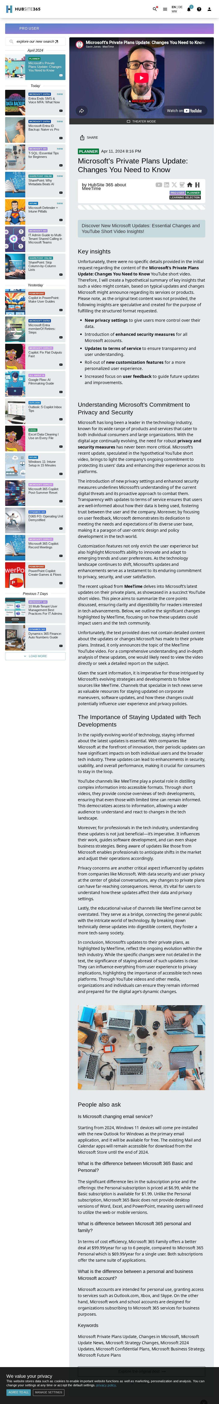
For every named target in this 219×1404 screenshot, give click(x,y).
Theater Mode (144, 121)
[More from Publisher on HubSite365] (197, 185)
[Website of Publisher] (190, 185)
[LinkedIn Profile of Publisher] (166, 185)
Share (92, 137)
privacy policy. (106, 1385)
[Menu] (165, 9)
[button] (177, 12)
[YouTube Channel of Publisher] (159, 185)
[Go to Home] (22, 9)
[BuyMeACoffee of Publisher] (182, 185)
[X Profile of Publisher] (174, 185)
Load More (38, 656)
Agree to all (19, 1392)
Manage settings (48, 1392)
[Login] (209, 9)
